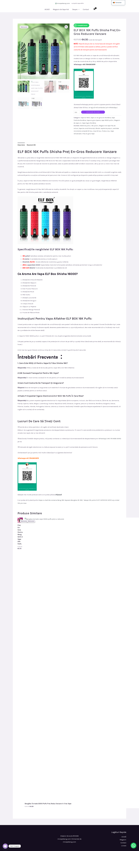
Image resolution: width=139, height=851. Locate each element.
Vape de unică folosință (87, 128)
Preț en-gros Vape (88, 134)
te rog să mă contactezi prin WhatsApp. (103, 107)
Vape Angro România (89, 123)
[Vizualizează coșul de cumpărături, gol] (94, 9)
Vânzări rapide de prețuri (103, 128)
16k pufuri (94, 126)
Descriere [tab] (21, 145)
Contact (86, 9)
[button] (78, 9)
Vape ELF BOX (85, 118)
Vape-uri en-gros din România (101, 118)
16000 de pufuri (85, 126)
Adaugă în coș (93, 112)
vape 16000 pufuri (107, 120)
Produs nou (106, 131)
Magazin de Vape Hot (61, 9)
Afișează (58, 495)
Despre (74, 9)
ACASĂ (47, 9)
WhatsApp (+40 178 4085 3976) (110, 438)
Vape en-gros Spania (94, 120)
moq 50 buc (97, 131)
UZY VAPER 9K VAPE (104, 500)
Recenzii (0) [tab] (31, 145)
